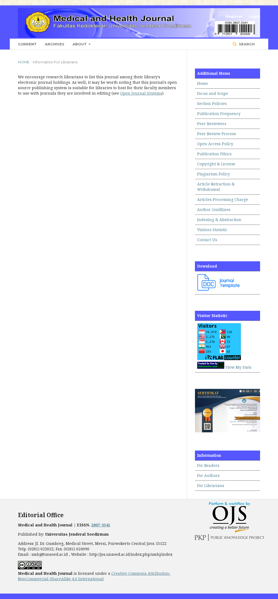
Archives (54, 44)
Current (27, 44)
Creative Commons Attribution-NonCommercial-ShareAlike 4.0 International (94, 576)
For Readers (208, 465)
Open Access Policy (215, 143)
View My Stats (238, 367)
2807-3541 (100, 524)
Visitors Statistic (212, 229)
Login (254, 16)
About (80, 44)
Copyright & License (216, 163)
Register (234, 16)
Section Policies (212, 103)
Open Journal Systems (141, 93)
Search (246, 44)
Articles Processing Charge (222, 199)
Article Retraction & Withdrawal (216, 186)
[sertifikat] (227, 430)
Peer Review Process (216, 133)
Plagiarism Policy (213, 173)
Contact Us (207, 239)
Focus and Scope (212, 93)
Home (23, 62)
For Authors (208, 475)
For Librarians (210, 485)
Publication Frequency (219, 113)
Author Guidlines (213, 209)
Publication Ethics (214, 153)
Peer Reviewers (211, 123)
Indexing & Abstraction (219, 219)
